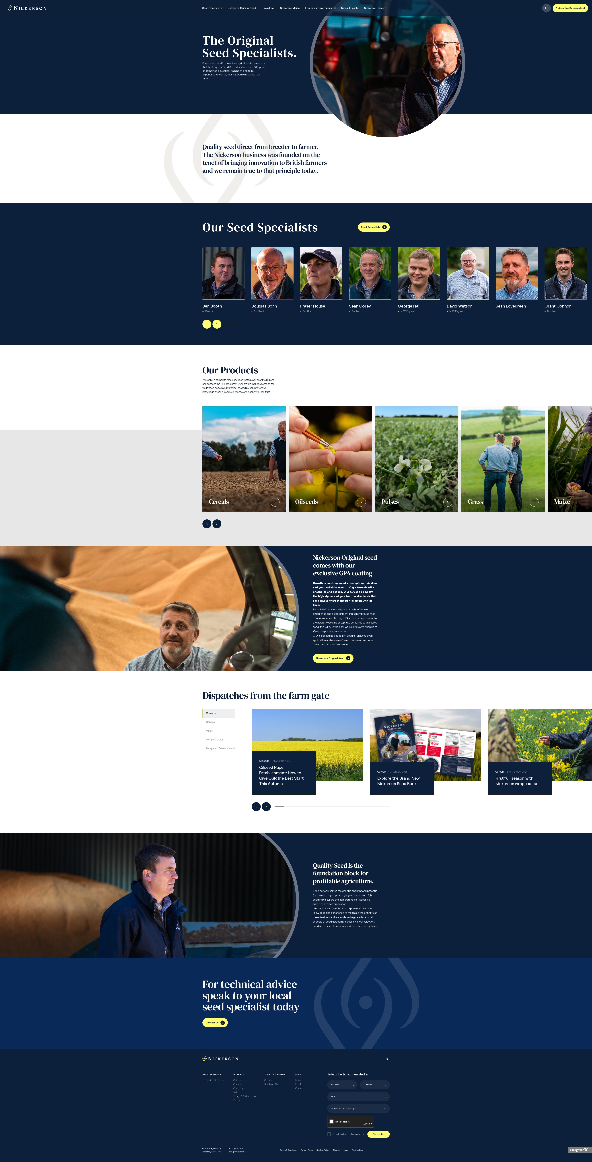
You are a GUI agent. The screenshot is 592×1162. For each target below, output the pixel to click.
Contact (299, 1088)
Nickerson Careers (375, 8)
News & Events (350, 8)
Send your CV (271, 1084)
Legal (346, 1150)
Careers (268, 1080)
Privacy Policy (307, 1150)
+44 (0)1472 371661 (236, 1148)
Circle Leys (268, 8)
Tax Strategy (357, 1150)
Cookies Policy (322, 1150)
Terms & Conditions (289, 1150)
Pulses (236, 1100)
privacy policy (355, 1134)
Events (298, 1084)
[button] (206, 324)
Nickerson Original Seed (242, 8)
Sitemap (336, 1150)
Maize (236, 1092)
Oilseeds (238, 1080)
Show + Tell (215, 1152)
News (298, 1080)
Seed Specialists (212, 8)
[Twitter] (387, 1059)
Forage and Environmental (320, 8)
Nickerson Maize (290, 8)
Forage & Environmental (245, 1096)
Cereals (237, 1084)
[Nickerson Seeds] (27, 8)
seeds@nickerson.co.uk (237, 1152)
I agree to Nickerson (346, 1134)
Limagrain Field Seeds (213, 1080)
